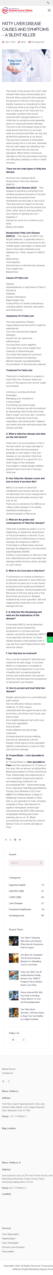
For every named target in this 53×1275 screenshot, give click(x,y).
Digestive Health (17, 885)
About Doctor (9, 1069)
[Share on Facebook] (6, 839)
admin (23, 42)
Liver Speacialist (10, 1234)
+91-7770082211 (18, 1116)
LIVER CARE (15, 897)
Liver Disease (16, 903)
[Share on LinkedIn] (20, 839)
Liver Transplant (10, 1243)
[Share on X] (10, 839)
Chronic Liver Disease (13, 1247)
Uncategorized (37, 42)
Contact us (7, 1073)
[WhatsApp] (50, 640)
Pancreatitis (8, 1251)
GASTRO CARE (16, 891)
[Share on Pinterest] (15, 839)
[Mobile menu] (49, 10)
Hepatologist (8, 1238)
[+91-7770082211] (48, 2)
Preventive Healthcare (20, 909)
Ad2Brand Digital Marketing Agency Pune (32, 1269)
